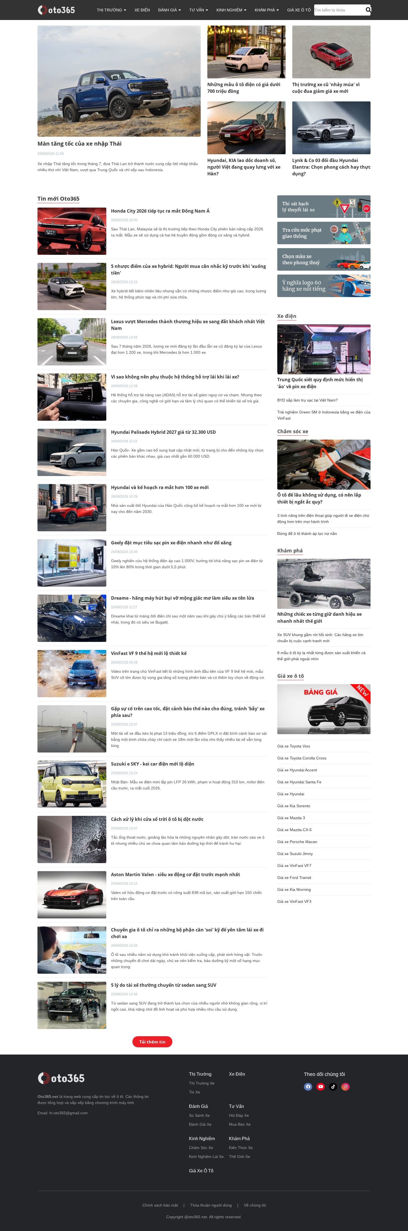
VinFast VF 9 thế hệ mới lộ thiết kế (149, 653)
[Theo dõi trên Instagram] (345, 1087)
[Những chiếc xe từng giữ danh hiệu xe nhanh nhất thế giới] (324, 583)
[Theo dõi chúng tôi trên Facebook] (308, 1087)
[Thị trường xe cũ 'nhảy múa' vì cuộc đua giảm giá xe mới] (331, 51)
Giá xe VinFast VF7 (294, 865)
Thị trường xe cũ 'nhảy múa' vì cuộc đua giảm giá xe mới (326, 87)
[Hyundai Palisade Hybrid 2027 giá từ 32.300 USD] (71, 452)
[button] (367, 10)
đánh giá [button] (168, 10)
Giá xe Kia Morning (294, 889)
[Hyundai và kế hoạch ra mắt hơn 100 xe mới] (71, 507)
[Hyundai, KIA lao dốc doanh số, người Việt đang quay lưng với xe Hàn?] (246, 127)
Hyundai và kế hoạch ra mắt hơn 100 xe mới (160, 487)
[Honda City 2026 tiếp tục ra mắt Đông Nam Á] (71, 231)
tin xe (194, 1092)
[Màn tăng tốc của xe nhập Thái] (119, 81)
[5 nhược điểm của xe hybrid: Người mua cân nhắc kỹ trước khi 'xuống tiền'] (71, 286)
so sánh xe (199, 1115)
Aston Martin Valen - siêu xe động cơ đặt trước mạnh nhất (175, 874)
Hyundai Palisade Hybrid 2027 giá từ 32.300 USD (163, 432)
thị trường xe (202, 1083)
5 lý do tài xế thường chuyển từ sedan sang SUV (163, 985)
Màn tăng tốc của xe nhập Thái (79, 143)
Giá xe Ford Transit (294, 877)
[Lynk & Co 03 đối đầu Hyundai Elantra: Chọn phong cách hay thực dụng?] (331, 127)
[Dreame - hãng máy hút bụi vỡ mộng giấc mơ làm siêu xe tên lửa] (71, 618)
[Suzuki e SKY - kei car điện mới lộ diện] (71, 784)
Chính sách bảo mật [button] (160, 1205)
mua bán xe (240, 1124)
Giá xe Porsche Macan (297, 841)
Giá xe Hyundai (290, 794)
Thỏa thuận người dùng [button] (211, 1205)
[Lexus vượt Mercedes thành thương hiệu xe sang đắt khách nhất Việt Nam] (71, 341)
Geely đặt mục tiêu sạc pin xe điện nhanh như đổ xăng (171, 543)
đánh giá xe (200, 1124)
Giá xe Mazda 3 (291, 818)
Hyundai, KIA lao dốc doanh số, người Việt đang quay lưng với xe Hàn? (243, 167)
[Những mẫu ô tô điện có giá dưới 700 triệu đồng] (246, 51)
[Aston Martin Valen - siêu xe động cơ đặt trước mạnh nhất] (71, 894)
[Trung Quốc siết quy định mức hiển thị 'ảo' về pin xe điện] (324, 349)
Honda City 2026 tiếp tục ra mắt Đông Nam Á (160, 211)
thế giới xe (239, 1156)
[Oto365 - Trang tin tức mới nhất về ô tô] (59, 10)
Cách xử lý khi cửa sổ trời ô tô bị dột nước (157, 819)
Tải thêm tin (152, 1042)
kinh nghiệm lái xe (206, 1156)
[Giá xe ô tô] (324, 709)
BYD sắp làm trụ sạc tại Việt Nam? (307, 400)
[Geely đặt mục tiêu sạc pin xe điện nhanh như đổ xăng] (71, 562)
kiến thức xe (241, 1147)
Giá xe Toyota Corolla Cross (301, 758)
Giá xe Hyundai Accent (297, 770)
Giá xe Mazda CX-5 (294, 830)
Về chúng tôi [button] (255, 1205)
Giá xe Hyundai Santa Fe (299, 782)
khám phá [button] (265, 10)
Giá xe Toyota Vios (293, 746)
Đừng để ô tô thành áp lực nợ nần (307, 533)
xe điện (142, 10)
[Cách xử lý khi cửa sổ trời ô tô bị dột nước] (71, 839)
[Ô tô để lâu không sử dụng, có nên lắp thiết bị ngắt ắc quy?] (324, 464)
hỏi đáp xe (239, 1115)
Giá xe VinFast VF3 (294, 901)
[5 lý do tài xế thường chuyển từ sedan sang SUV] (71, 1005)
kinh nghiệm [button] (229, 10)
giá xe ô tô (299, 10)
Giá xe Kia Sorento (293, 806)
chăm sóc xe (201, 1147)
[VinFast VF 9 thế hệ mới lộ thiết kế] (71, 673)
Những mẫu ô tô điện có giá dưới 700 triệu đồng (243, 87)
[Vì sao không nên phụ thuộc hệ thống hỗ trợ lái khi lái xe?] (71, 397)
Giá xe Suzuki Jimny (295, 853)
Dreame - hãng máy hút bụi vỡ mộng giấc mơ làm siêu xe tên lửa (182, 598)
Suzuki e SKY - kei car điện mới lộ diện (152, 764)
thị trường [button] (110, 10)
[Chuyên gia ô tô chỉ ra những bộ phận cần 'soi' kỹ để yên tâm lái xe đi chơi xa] (71, 950)
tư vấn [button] (197, 10)
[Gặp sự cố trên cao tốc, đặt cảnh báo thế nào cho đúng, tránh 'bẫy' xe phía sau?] (71, 728)
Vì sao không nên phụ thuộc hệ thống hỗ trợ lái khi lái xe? (175, 377)
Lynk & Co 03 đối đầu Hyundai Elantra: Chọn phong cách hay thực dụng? (331, 167)
